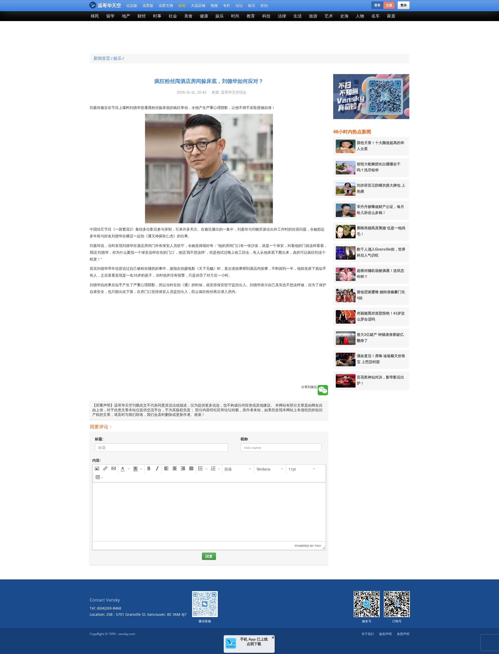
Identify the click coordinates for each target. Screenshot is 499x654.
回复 (209, 556)
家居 (391, 16)
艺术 (329, 16)
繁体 (403, 5)
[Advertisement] (211, 38)
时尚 (235, 16)
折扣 (264, 5)
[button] (97, 469)
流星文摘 (166, 5)
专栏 (226, 5)
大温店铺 (198, 5)
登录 (377, 5)
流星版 (147, 5)
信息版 (131, 5)
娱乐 (251, 5)
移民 (95, 16)
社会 (173, 16)
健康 (204, 16)
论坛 (239, 5)
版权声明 (385, 634)
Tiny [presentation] (317, 546)
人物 (360, 16)
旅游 (313, 16)
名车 (375, 16)
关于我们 (368, 634)
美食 (188, 16)
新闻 (182, 5)
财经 (141, 16)
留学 (110, 16)
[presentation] (97, 469)
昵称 (244, 439)
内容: (96, 460)
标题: (99, 439)
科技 (266, 16)
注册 (389, 5)
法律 (282, 16)
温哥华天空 (109, 5)
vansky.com (126, 634)
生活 (297, 16)
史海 (344, 16)
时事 (157, 16)
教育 (251, 16)
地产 (126, 16)
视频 (214, 5)
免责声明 (403, 634)
